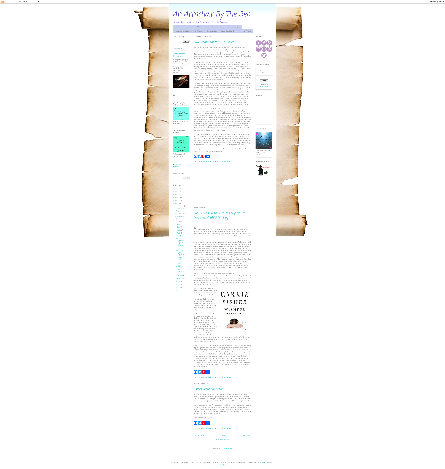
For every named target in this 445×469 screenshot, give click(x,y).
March (179, 236)
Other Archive (246, 31)
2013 (177, 282)
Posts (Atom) (227, 448)
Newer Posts (199, 436)
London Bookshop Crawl (229, 31)
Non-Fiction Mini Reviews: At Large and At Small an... (180, 257)
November (180, 209)
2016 (177, 197)
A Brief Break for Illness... (209, 389)
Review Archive (210, 27)
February (180, 275)
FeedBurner (264, 86)
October (180, 213)
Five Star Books (225, 27)
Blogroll (237, 27)
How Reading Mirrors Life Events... (214, 42)
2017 (177, 194)
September (180, 216)
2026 (177, 188)
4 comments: (227, 161)
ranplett (262, 462)
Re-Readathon (212, 31)
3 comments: (227, 377)
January (180, 278)
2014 (177, 203)
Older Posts (246, 436)
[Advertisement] (222, 185)
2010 (177, 291)
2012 (177, 285)
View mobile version (222, 439)
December (180, 206)
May (178, 230)
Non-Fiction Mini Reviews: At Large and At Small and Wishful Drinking (219, 215)
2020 (177, 191)
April (178, 233)
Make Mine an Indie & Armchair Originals (189, 31)
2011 (177, 288)
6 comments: (227, 428)
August (179, 221)
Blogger (222, 464)
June (179, 227)
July (178, 224)
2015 (177, 200)
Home (177, 27)
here (234, 405)
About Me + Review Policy (192, 27)
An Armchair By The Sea (211, 14)
